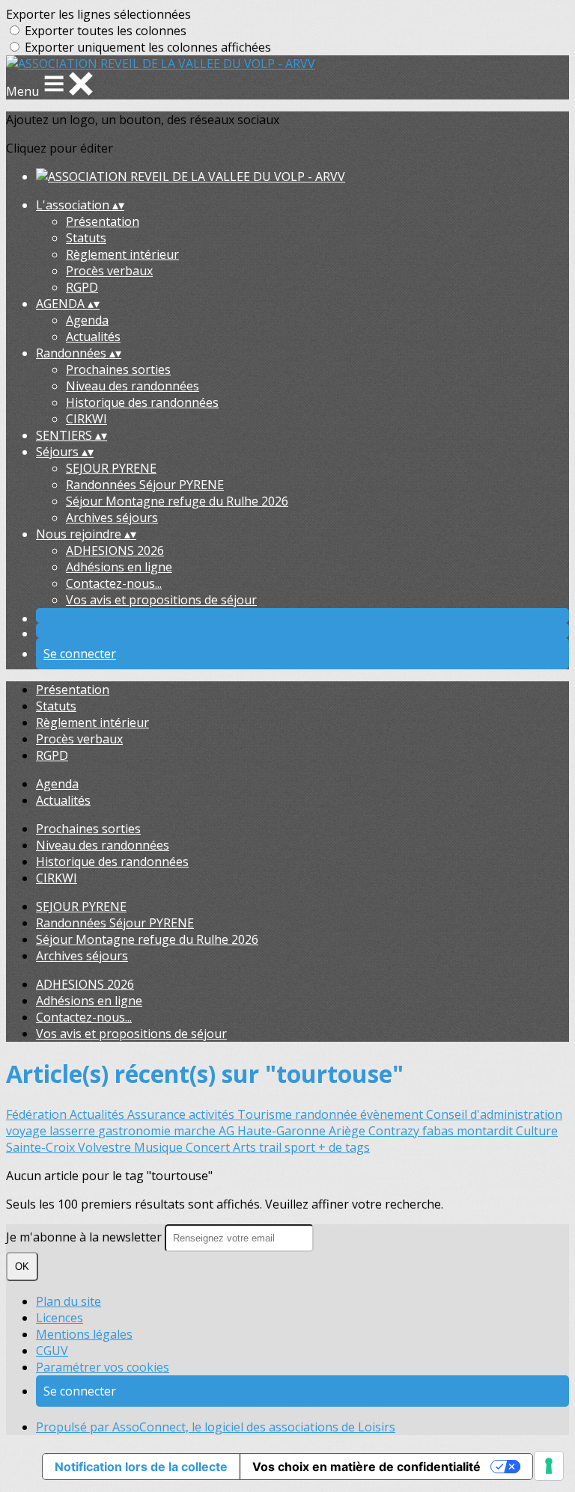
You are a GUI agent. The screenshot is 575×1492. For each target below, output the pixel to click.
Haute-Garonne (283, 1131)
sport (301, 1147)
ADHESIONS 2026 (115, 550)
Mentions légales (84, 1334)
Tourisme (266, 1114)
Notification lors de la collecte (141, 1466)
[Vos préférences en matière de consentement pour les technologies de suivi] (549, 1466)
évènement (393, 1114)
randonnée (327, 1114)
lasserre (73, 1131)
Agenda (87, 320)
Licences (59, 1318)
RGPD (82, 287)
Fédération (38, 1114)
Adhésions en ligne (119, 567)
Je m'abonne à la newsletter (85, 1237)
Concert (209, 1147)
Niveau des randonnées (132, 386)
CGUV (52, 1350)
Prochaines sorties (118, 369)
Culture (537, 1131)
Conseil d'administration (494, 1114)
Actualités (93, 336)
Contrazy (395, 1131)
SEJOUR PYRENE (111, 468)
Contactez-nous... (114, 583)
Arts (246, 1147)
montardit (486, 1131)
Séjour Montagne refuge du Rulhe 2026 (177, 501)
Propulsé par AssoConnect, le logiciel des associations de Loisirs (215, 1427)
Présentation (102, 221)
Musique (160, 1147)
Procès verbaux (109, 271)
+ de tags (344, 1147)
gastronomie (136, 1131)
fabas (439, 1131)
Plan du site (68, 1301)
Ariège (348, 1131)
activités (213, 1114)
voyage (27, 1131)
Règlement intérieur (122, 254)
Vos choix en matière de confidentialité (366, 1466)
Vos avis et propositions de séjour (161, 600)
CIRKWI (86, 419)
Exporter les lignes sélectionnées (98, 14)
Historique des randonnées (142, 402)
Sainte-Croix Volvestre (70, 1147)
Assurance (158, 1114)
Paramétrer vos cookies (102, 1367)
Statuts (86, 238)
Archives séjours (112, 517)
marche (196, 1131)
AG (228, 1131)
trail (272, 1147)
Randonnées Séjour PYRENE (145, 484)
